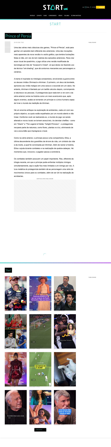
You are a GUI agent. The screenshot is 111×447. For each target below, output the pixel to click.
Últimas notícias (76, 15)
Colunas (66, 15)
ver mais (39, 429)
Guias (45, 15)
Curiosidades (52, 15)
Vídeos (60, 15)
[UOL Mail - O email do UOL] (87, 7)
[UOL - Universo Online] (66, 9)
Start (55, 24)
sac (83, 7)
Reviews (32, 15)
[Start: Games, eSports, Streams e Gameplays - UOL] (53, 7)
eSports (39, 15)
